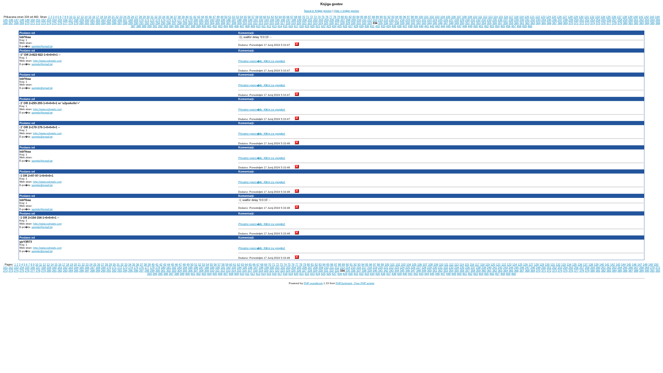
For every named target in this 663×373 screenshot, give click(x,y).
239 (516, 19)
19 (105, 16)
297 (174, 23)
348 (451, 23)
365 (543, 23)
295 (163, 23)
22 (117, 16)
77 (330, 16)
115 (501, 16)
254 (598, 19)
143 (652, 16)
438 (410, 26)
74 (319, 16)
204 (326, 19)
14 (86, 16)
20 (109, 16)
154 (54, 19)
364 (538, 23)
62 (272, 16)
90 (381, 16)
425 (339, 26)
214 (380, 19)
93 (392, 16)
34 (163, 16)
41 (190, 16)
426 (345, 26)
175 (168, 19)
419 (307, 26)
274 (49, 23)
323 (315, 23)
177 (179, 19)
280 (81, 23)
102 (431, 16)
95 (400, 16)
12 (78, 16)
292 (147, 23)
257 (614, 19)
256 (609, 19)
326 (331, 23)
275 (54, 23)
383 (641, 23)
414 (279, 26)
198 (293, 19)
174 (163, 19)
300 (190, 23)
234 (489, 19)
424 (334, 26)
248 (565, 19)
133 (597, 16)
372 (581, 23)
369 (565, 23)
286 (114, 23)
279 (76, 23)
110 (475, 16)
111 (480, 16)
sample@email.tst (42, 46)
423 (328, 26)
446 (453, 26)
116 (506, 16)
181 (201, 19)
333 (369, 23)
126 (559, 16)
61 (268, 16)
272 (38, 23)
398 (193, 26)
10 (70, 16)
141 (641, 16)
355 (489, 23)
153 (49, 19)
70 (303, 16)
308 (234, 23)
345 (435, 23)
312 (255, 23)
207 (342, 19)
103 (437, 16)
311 (250, 23)
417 (296, 26)
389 (144, 26)
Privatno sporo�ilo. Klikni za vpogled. (261, 61)
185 (223, 19)
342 (418, 23)
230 (467, 19)
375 (598, 23)
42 (194, 16)
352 (473, 23)
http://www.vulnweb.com (47, 60)
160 (87, 19)
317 (282, 23)
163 (103, 19)
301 (195, 23)
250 (576, 19)
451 (481, 26)
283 (98, 23)
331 (358, 23)
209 (353, 19)
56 (249, 16)
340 (407, 23)
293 (152, 23)
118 (516, 16)
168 (130, 19)
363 (532, 23)
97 (408, 16)
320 (299, 23)
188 (239, 19)
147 (16, 19)
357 (500, 23)
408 (247, 26)
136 (613, 16)
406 (236, 26)
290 (136, 23)
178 (185, 19)
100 (421, 16)
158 (76, 19)
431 (372, 26)
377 (609, 23)
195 (277, 19)
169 (136, 19)
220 (413, 19)
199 (299, 19)
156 (65, 19)
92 (389, 16)
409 (252, 26)
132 (592, 16)
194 (272, 19)
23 (120, 16)
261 (636, 19)
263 (647, 19)
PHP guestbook (313, 283)
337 (391, 23)
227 (451, 19)
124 (548, 16)
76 (326, 16)
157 (70, 19)
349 (456, 23)
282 (92, 23)
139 (630, 16)
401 (209, 26)
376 (603, 23)
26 (132, 16)
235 (494, 19)
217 (396, 19)
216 (391, 19)
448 (464, 26)
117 (511, 16)
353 (478, 23)
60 (264, 16)
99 (416, 16)
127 (565, 16)
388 (138, 26)
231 (473, 19)
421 (317, 26)
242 (532, 19)
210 (359, 19)
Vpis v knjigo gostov (346, 10)
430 (366, 26)
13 (82, 16)
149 (27, 19)
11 (74, 16)
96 (404, 16)
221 (418, 19)
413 (274, 26)
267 (11, 23)
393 (165, 26)
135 (608, 16)
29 (144, 16)
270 (27, 23)
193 (266, 19)
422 (323, 26)
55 (245, 16)
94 (396, 16)
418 (301, 26)
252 (587, 19)
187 (234, 19)
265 (657, 19)
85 (361, 16)
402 (214, 26)
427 (350, 26)
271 (32, 23)
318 (288, 23)
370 (570, 23)
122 (537, 16)
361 (522, 23)
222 (424, 19)
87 (369, 16)
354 (483, 23)
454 (497, 26)
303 (206, 23)
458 (519, 26)
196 (282, 19)
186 (228, 19)
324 (320, 23)
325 (326, 23)
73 (315, 16)
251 (581, 19)
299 (185, 23)
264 (652, 19)
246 (554, 19)
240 (522, 19)
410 (258, 26)
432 (377, 26)
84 (357, 16)
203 (321, 19)
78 (334, 16)
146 (11, 19)
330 (353, 23)
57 (253, 16)
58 (256, 16)
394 (171, 26)
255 (603, 19)
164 (108, 19)
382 (636, 23)
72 (311, 16)
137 (619, 16)
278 (70, 23)
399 (198, 26)
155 (59, 19)
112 (485, 16)
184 (217, 19)
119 (521, 16)
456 (508, 26)
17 (97, 16)
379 (619, 23)
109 (469, 16)
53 (237, 16)
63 (276, 16)
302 (201, 23)
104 (442, 16)
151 (38, 19)
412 (268, 26)
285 (108, 23)
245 (549, 19)
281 (87, 23)
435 (394, 26)
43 (198, 16)
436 (399, 26)
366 (549, 23)
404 (225, 26)
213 (375, 19)
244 (543, 19)
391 (155, 26)
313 (260, 23)
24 (124, 16)
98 (412, 16)
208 (348, 19)
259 (625, 19)
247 (560, 19)
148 (21, 19)
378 (614, 23)
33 (159, 16)
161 (92, 19)
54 (241, 16)
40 (187, 16)
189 (244, 19)
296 (168, 23)
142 (646, 16)
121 (532, 16)
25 (128, 16)
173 (157, 19)
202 (315, 19)
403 (220, 26)
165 (114, 19)
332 (364, 23)
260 (630, 19)
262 (641, 19)
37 (175, 16)
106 (453, 16)
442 (432, 26)
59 (260, 16)
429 (361, 26)
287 (119, 23)
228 (456, 19)
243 (538, 19)
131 (586, 16)
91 (385, 16)
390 (149, 26)
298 (179, 23)
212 (369, 19)
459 (524, 26)
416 (290, 26)
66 (288, 16)
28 (140, 16)
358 (505, 23)
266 (5, 23)
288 (125, 23)
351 (467, 23)
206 (337, 19)
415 (285, 26)
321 (304, 23)
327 (337, 23)
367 (554, 23)
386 (657, 23)
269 (21, 23)
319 (293, 23)
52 (233, 16)
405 (231, 26)
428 (356, 26)
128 (570, 16)
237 (505, 19)
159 (81, 19)
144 (657, 16)
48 (218, 16)
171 (147, 19)
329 (347, 23)
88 (373, 16)
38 (179, 16)
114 (495, 16)
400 (203, 26)
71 (307, 16)
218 (402, 19)
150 (32, 19)
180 (195, 19)
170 (141, 19)
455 (502, 26)
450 (475, 26)
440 (421, 26)
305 (217, 23)
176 (174, 19)
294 (157, 23)
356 (494, 23)
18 (101, 16)
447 (459, 26)
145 (5, 19)
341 (413, 23)
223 (429, 19)
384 (647, 23)
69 (299, 16)
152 (43, 19)
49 (222, 16)
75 (323, 16)
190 (250, 19)
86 (365, 16)
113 (490, 16)
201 (310, 19)
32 (155, 16)
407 (242, 26)
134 (603, 16)
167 (125, 19)
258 (619, 19)
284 (103, 23)
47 (214, 16)
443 (437, 26)
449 (470, 26)
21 (113, 16)
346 (440, 23)
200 (304, 19)
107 (459, 16)
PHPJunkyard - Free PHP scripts (355, 283)
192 (261, 19)
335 (380, 23)
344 (429, 23)
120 (526, 16)
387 (133, 26)
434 (388, 26)
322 (309, 23)
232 (478, 19)
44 (202, 16)
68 (295, 16)
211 (364, 19)
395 (176, 26)
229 (462, 19)
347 (445, 23)
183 (212, 19)
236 (500, 19)
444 (443, 26)
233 (483, 19)
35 (167, 16)
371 (576, 23)
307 (228, 23)
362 (527, 23)
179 (190, 19)
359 (511, 23)
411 (263, 26)
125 (554, 16)
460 (530, 26)
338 (396, 23)
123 (543, 16)
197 (288, 19)
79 (338, 16)
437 (404, 26)
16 (93, 16)
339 (402, 23)
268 (16, 23)
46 (210, 16)
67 (291, 16)
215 (386, 19)
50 (225, 16)
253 (592, 19)
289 (130, 23)
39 (183, 16)
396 (182, 26)
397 (187, 26)
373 (587, 23)
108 (464, 16)
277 (65, 23)
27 (136, 16)
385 (652, 23)
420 (312, 26)
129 (575, 16)
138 (624, 16)
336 (386, 23)
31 (152, 16)
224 (435, 19)
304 (212, 23)
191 (255, 19)
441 (426, 26)
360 (516, 23)
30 (148, 16)
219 (407, 19)
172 (152, 19)
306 (223, 23)
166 (119, 19)
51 (229, 16)
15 (89, 16)
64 (280, 16)
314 (266, 23)
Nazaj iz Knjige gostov (318, 10)
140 (635, 16)
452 (486, 26)
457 (513, 26)
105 (448, 16)
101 (426, 16)
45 (206, 16)
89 (377, 16)
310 (244, 23)
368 (560, 23)
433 (383, 26)
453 (491, 26)
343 (424, 23)
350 (462, 23)
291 (141, 23)
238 (511, 19)
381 (630, 23)
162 (98, 19)
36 (171, 16)
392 (160, 26)
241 (527, 19)
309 (239, 23)
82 (350, 16)
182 (206, 19)
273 (43, 23)
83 (354, 16)
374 (592, 23)
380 (625, 23)
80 (342, 16)
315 (271, 23)
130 (581, 16)
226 (445, 19)
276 (59, 23)
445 (448, 26)
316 (277, 23)
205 (331, 19)
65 (284, 16)
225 (440, 19)
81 (346, 16)
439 (415, 26)
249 (570, 19)
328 (342, 23)
